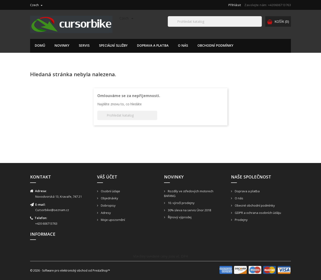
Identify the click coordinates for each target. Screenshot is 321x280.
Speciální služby (113, 45)
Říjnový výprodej (179, 217)
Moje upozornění (112, 220)
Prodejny (241, 220)
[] (259, 26)
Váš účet (107, 177)
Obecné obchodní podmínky (254, 205)
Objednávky (109, 198)
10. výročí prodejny (181, 203)
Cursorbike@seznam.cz (52, 210)
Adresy (105, 213)
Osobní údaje (110, 191)
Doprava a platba (152, 45)
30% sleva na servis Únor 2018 (189, 210)
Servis (84, 45)
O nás (183, 45)
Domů (40, 45)
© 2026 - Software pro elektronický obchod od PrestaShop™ (70, 270)
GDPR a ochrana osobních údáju (257, 213)
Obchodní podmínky (215, 45)
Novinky (62, 45)
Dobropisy (108, 205)
